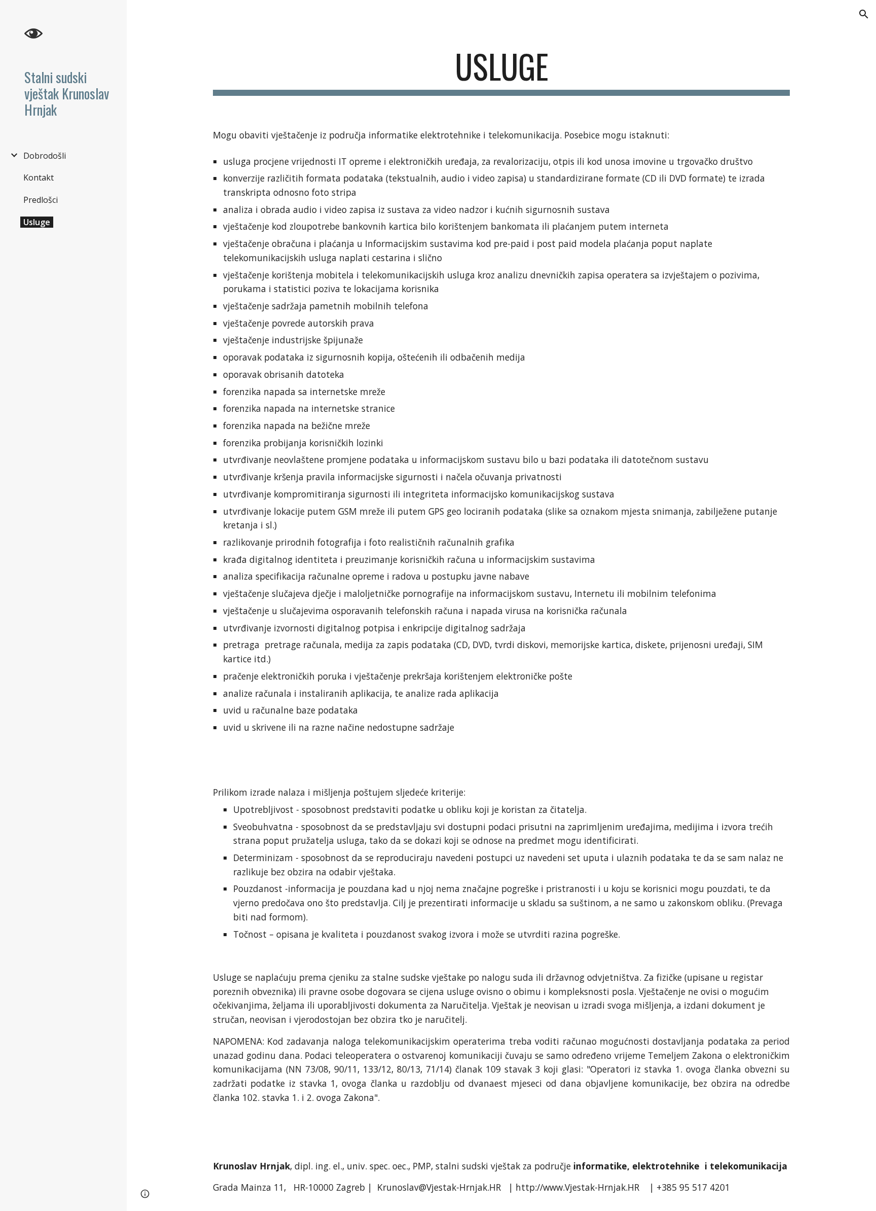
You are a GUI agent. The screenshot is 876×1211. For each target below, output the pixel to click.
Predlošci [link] (40, 199)
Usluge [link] (36, 222)
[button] (864, 14)
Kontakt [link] (38, 177)
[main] (501, 71)
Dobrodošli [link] (44, 155)
